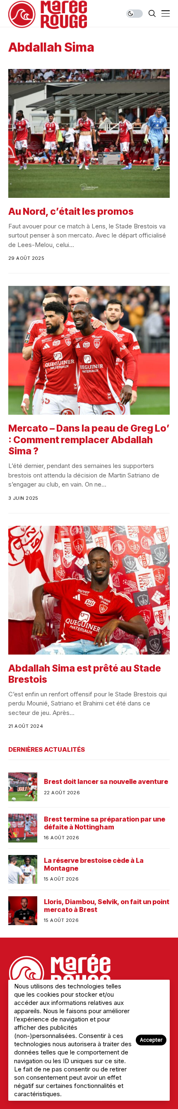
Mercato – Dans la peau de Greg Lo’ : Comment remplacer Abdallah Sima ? (89, 440)
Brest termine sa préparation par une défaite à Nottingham (104, 823)
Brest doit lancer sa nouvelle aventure (106, 782)
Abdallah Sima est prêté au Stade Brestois (84, 674)
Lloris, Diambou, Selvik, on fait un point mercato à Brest (106, 906)
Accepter (151, 1040)
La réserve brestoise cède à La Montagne (94, 864)
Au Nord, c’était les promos (71, 211)
